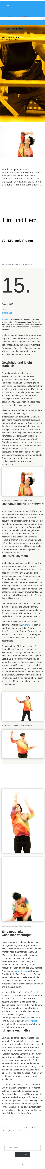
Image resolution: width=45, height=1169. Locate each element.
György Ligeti (31, 1021)
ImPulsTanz (11, 29)
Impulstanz (7, 313)
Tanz (21, 29)
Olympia (26, 625)
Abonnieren (22, 1154)
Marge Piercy (21, 971)
